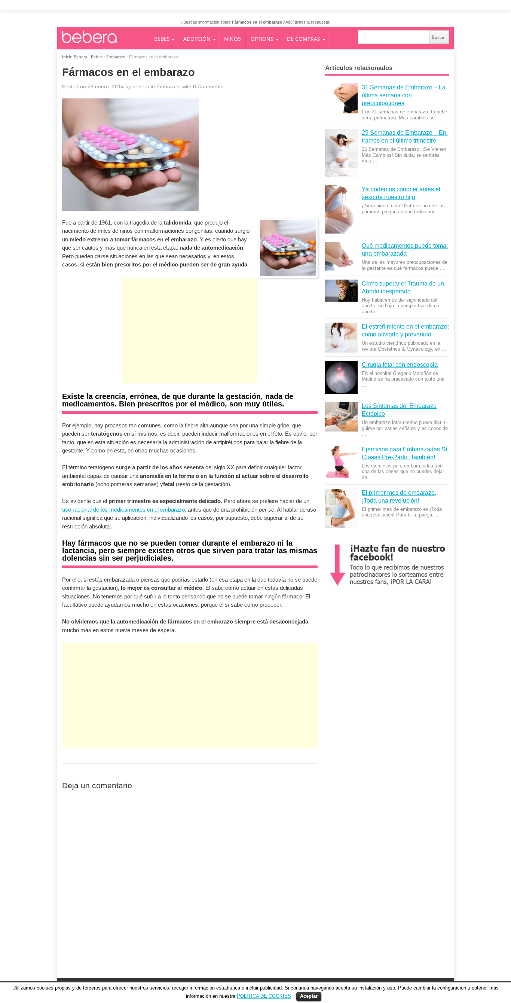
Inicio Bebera (74, 57)
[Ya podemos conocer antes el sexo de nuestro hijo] (341, 209)
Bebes (96, 57)
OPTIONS (262, 38)
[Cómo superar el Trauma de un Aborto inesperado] (341, 291)
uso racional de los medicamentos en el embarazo (123, 509)
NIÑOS (232, 38)
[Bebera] (107, 43)
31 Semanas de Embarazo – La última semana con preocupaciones (404, 95)
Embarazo (115, 57)
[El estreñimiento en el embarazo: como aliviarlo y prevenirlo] (341, 338)
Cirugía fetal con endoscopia (400, 364)
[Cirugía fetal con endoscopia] (341, 377)
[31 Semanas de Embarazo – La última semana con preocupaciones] (341, 98)
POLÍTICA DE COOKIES (264, 996)
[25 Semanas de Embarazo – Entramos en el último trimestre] (341, 153)
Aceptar (309, 996)
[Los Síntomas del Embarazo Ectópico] (341, 417)
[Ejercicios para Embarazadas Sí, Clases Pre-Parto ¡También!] (341, 461)
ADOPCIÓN (197, 38)
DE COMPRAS (303, 38)
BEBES (162, 38)
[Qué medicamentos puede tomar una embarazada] (341, 256)
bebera (140, 86)
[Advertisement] (189, 338)
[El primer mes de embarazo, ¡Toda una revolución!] (341, 508)
